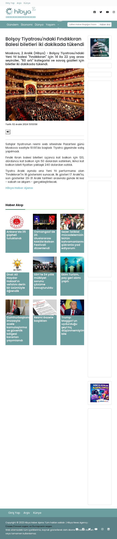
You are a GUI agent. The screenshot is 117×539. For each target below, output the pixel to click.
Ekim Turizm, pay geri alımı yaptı (71, 278)
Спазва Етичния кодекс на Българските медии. (28, 526)
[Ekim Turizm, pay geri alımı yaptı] (72, 264)
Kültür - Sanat (62, 25)
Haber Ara (105, 24)
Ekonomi (26, 24)
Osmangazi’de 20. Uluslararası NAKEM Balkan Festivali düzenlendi (44, 240)
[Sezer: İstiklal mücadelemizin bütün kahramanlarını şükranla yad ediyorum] (72, 221)
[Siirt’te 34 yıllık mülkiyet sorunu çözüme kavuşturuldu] (45, 264)
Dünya (39, 24)
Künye (27, 3)
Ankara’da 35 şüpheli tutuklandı (16, 235)
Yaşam (50, 24)
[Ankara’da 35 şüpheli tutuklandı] (17, 221)
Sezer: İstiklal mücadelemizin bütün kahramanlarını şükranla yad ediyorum (72, 240)
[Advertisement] (99, 129)
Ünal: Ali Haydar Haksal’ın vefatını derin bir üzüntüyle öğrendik (16, 283)
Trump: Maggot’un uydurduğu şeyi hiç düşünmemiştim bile (73, 325)
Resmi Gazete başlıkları (43, 319)
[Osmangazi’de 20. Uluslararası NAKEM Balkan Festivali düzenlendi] (45, 221)
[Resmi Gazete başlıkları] (45, 307)
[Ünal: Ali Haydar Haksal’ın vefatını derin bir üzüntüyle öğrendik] (17, 264)
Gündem (13, 24)
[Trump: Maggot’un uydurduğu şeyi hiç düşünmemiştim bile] (72, 307)
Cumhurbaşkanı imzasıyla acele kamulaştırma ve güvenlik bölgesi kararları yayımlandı (18, 328)
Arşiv (19, 3)
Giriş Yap (10, 3)
